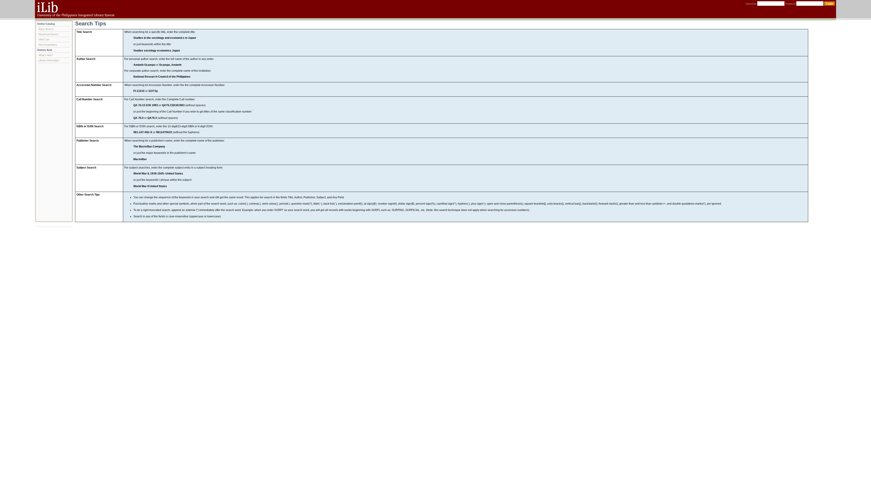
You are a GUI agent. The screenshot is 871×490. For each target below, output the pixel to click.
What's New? (46, 55)
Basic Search (46, 29)
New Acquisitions (48, 44)
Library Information (49, 60)
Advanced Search (48, 34)
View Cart (44, 39)
